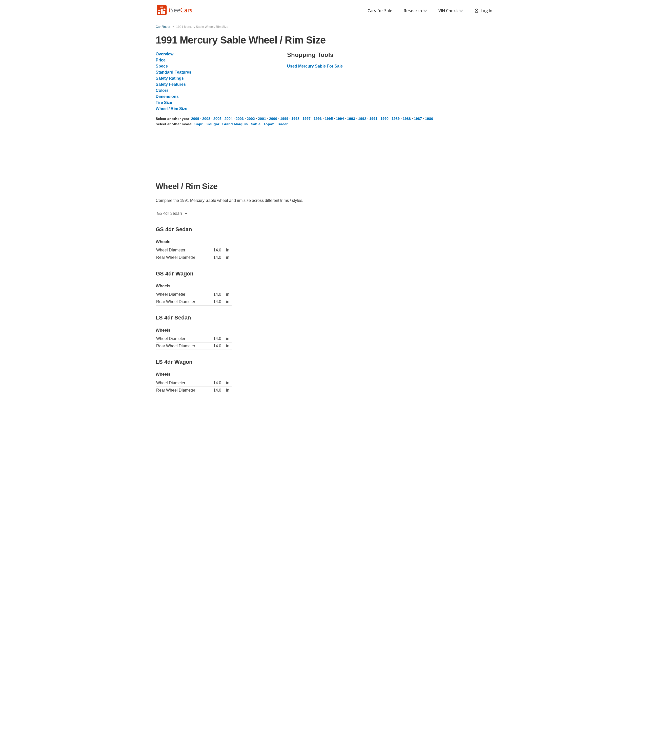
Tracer (282, 124)
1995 (329, 119)
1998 (295, 119)
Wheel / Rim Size (171, 108)
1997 (306, 119)
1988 (407, 119)
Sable (255, 124)
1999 (284, 119)
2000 (273, 119)
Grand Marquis (235, 124)
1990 (384, 119)
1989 (396, 119)
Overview (164, 54)
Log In (485, 10)
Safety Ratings (170, 78)
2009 (195, 119)
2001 (262, 119)
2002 (251, 119)
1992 (362, 119)
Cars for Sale (380, 10)
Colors (162, 90)
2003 (240, 119)
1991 (373, 119)
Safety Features (171, 84)
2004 (229, 119)
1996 (318, 119)
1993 (351, 119)
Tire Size (164, 102)
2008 (206, 119)
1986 (429, 119)
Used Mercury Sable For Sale (315, 66)
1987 (418, 119)
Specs (162, 66)
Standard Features (173, 72)
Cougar (213, 124)
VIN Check (448, 10)
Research (413, 10)
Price (161, 60)
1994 (340, 119)
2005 (217, 119)
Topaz (269, 124)
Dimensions (167, 96)
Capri (199, 124)
